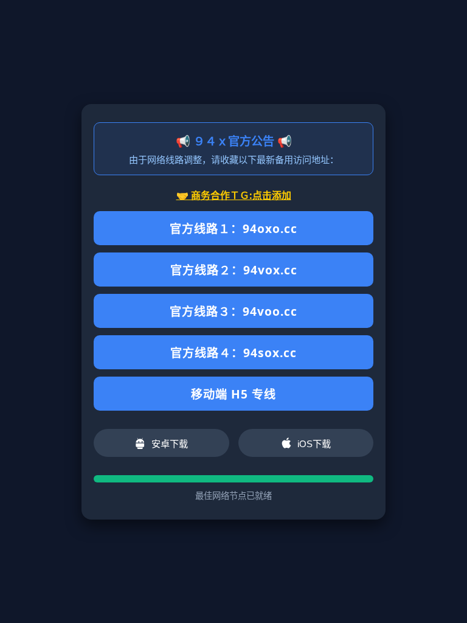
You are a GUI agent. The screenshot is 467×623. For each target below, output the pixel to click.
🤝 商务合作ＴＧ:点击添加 (233, 195)
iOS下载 (314, 444)
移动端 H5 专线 (233, 394)
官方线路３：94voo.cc (233, 311)
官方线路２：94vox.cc (233, 270)
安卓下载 (169, 444)
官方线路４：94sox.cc (233, 352)
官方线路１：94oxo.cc (233, 228)
